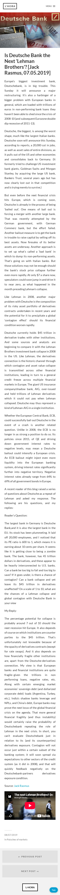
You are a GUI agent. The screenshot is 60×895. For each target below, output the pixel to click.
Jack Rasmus (21, 785)
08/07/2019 (10, 834)
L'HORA (10, 6)
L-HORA (30, 887)
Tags (54, 890)
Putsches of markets (17, 839)
